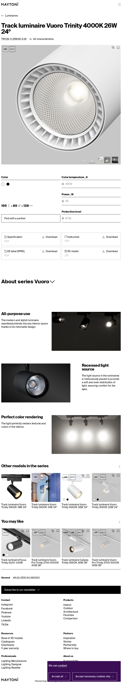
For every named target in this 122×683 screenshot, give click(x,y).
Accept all (57, 676)
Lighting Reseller (10, 667)
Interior (67, 604)
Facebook (7, 608)
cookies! (62, 665)
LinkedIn (6, 620)
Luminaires (11, 15)
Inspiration (69, 638)
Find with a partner (15, 218)
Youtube (6, 616)
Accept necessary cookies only (92, 676)
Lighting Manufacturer (14, 660)
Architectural (70, 611)
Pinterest (6, 612)
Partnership (69, 644)
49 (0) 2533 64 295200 (26, 577)
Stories (67, 641)
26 (66, 201)
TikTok (4, 624)
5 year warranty (10, 648)
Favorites (68, 615)
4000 (68, 184)
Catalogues (7, 641)
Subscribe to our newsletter (20, 589)
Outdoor (68, 608)
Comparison (70, 618)
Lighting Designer (11, 664)
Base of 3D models (12, 638)
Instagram (7, 604)
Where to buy (70, 648)
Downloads (7, 644)
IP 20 (68, 218)
